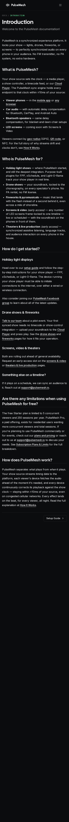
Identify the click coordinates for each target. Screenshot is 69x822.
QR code (55, 138)
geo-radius (33, 138)
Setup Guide (53, 518)
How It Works (31, 147)
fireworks (8, 338)
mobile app (44, 100)
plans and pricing (44, 435)
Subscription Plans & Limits (32, 444)
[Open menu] (60, 5)
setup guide (31, 267)
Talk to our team (12, 320)
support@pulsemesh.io (35, 387)
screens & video (56, 360)
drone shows (48, 334)
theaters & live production (21, 365)
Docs (4, 15)
